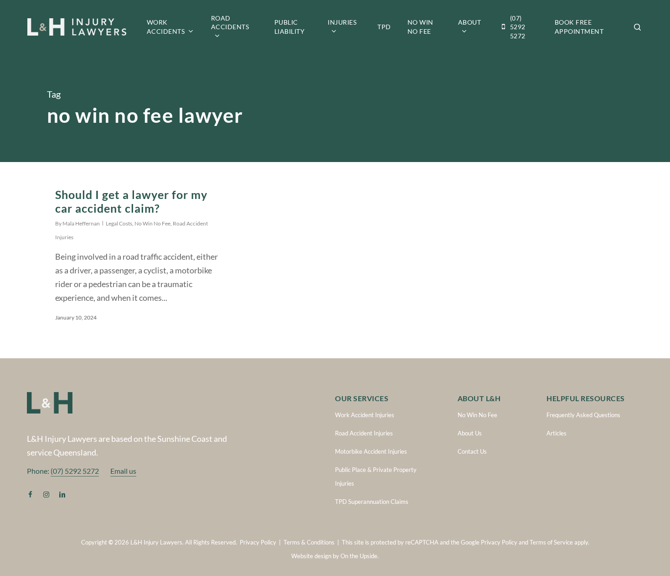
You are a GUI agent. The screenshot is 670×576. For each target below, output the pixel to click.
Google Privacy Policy (489, 542)
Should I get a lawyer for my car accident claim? (131, 201)
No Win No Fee (152, 223)
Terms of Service (551, 542)
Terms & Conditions (309, 542)
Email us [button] (123, 470)
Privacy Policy (258, 542)
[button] (364, 415)
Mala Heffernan (81, 223)
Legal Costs (119, 223)
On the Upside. (359, 556)
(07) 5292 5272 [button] (75, 470)
